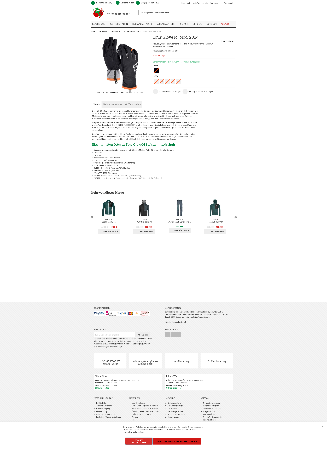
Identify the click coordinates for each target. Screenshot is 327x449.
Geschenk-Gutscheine (212, 408)
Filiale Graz (101, 376)
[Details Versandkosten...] (175, 322)
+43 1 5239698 (180, 383)
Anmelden (214, 3)
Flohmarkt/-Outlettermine (142, 414)
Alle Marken (172, 408)
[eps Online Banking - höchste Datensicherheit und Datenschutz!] (110, 313)
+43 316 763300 (110, 383)
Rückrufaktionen (210, 420)
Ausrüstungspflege (175, 406)
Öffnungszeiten (102, 388)
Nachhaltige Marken (175, 411)
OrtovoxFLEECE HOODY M (215, 220)
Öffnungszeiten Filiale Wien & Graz (146, 411)
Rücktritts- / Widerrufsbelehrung (109, 417)
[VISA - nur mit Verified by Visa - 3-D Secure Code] (121, 313)
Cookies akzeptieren (139, 441)
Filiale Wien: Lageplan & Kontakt (145, 408)
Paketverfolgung (103, 408)
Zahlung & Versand (104, 406)
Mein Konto (186, 3)
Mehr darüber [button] (138, 432)
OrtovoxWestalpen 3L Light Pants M (179, 220)
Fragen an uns (173, 417)
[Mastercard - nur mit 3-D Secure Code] (133, 313)
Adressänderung (210, 414)
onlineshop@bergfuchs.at (145, 361)
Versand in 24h (127, 2)
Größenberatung (217, 361)
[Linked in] (178, 334)
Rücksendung (101, 411)
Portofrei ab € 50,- (104, 2)
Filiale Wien (172, 376)
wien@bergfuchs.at (181, 385)
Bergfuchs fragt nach (176, 414)
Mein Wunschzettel (200, 3)
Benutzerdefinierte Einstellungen (177, 441)
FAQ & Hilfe (101, 403)
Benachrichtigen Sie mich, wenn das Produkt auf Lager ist (176, 62)
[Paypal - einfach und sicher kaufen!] (99, 313)
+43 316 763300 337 (110, 361)
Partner (135, 417)
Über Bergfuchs (138, 403)
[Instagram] (173, 334)
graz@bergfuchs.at (109, 385)
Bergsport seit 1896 (150, 2)
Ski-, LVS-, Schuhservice (213, 417)
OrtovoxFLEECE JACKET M (108, 220)
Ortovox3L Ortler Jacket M (144, 220)
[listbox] (193, 71)
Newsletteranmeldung (212, 403)
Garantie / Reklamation (105, 414)
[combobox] (187, 12)
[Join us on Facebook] (168, 334)
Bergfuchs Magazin (211, 406)
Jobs (133, 420)
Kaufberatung (181, 361)
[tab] (97, 104)
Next (235, 217)
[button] (167, 91)
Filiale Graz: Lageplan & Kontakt (145, 406)
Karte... (135, 380)
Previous (92, 217)
